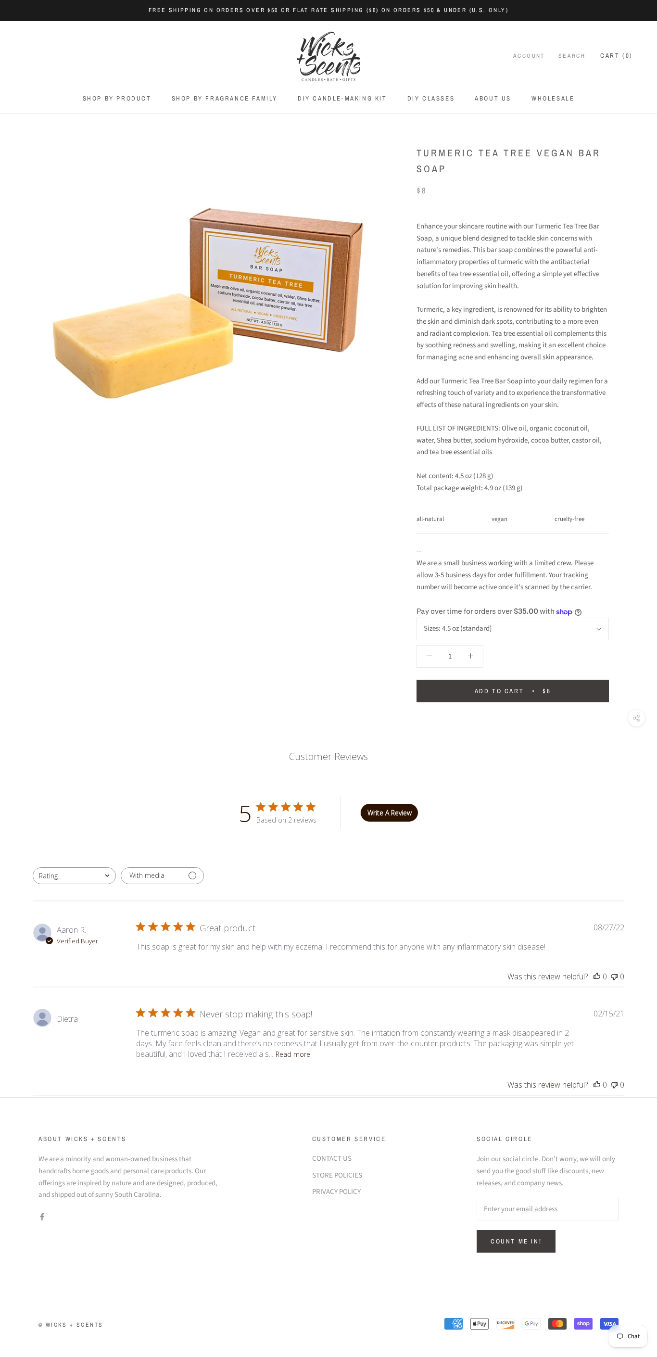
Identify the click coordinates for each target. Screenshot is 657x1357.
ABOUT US (493, 98)
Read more (293, 1054)
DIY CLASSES (431, 98)
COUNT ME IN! (516, 1241)
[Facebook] (42, 1217)
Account (529, 56)
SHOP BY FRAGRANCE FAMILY (225, 98)
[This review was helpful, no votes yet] (597, 976)
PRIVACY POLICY (336, 1192)
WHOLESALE (552, 98)
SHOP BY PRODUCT (117, 98)
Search (571, 56)
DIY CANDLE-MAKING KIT (342, 98)
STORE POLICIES (337, 1175)
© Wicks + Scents (70, 1325)
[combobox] (74, 875)
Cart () (616, 55)
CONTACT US (332, 1159)
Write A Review (389, 812)
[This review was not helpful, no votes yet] (614, 976)
